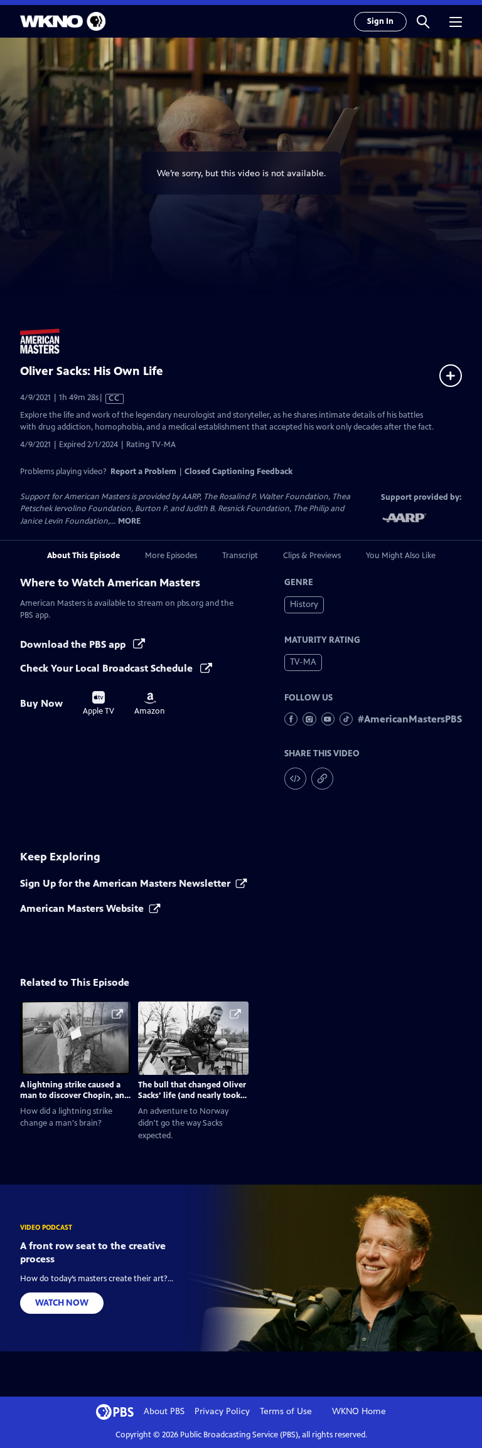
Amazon (149, 704)
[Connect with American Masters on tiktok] (346, 719)
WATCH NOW (61, 1302)
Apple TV (98, 703)
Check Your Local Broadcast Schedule (107, 668)
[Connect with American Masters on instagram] (309, 719)
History (304, 604)
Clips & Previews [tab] (312, 556)
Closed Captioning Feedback (238, 472)
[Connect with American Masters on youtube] (328, 719)
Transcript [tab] (240, 556)
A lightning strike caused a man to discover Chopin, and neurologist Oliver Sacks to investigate (74, 1100)
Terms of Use (286, 1411)
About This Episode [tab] (83, 556)
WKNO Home (359, 1411)
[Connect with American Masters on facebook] (290, 719)
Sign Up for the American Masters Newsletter (125, 883)
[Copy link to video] (322, 779)
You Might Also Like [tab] (401, 556)
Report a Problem (143, 472)
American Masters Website (82, 908)
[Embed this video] (295, 779)
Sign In (380, 21)
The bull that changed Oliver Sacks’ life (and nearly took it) (192, 1095)
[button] (423, 21)
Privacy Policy (222, 1411)
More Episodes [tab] (171, 556)
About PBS (164, 1411)
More (129, 521)
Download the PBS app (74, 644)
